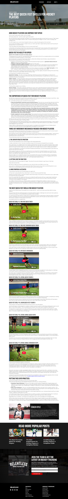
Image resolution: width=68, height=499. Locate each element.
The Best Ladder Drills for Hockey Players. (36, 376)
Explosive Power (45, 488)
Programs (41, 2)
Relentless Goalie (45, 490)
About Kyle (27, 490)
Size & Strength (45, 489)
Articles (49, 2)
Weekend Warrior (45, 492)
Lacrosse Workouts (45, 496)
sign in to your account (29, 496)
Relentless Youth (45, 493)
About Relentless (28, 489)
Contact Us (27, 493)
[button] (56, 2)
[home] (14, 2)
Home (26, 488)
